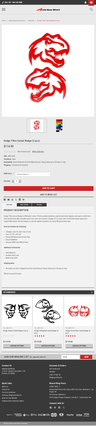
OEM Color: (9, 174)
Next (92, 71)
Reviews (39, 204)
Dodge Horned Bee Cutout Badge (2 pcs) (78, 332)
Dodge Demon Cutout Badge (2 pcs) (15, 331)
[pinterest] (55, 408)
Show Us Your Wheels (9, 398)
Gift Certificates (54, 369)
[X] (16, 200)
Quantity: (7, 181)
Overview (9, 204)
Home (4, 20)
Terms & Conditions (8, 392)
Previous (4, 71)
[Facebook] (5, 200)
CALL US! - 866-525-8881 (13, 2)
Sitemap (24, 423)
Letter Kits (31, 20)
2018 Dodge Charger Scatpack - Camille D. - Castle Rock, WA (70, 397)
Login (51, 375)
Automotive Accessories (17, 20)
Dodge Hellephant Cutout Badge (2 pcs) (46, 332)
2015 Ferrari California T (57, 394)
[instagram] (59, 408)
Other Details (24, 204)
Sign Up (57, 375)
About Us (5, 386)
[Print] (12, 200)
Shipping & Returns (55, 377)
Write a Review (38, 152)
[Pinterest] (23, 200)
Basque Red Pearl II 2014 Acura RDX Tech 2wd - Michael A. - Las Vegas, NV (71, 391)
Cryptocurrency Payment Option (13, 401)
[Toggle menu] (3, 9)
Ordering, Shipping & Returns (12, 395)
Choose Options (17, 346)
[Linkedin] (20, 200)
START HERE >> (54, 386)
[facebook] (51, 408)
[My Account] (85, 2)
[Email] (9, 200)
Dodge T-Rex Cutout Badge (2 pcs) (48, 20)
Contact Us (6, 389)
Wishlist (52, 372)
